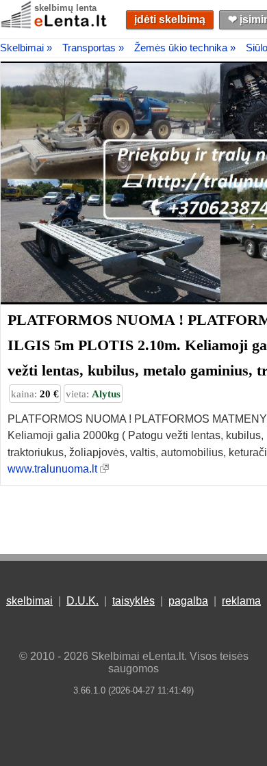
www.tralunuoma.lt (52, 469)
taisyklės (133, 601)
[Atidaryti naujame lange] (104, 469)
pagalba (188, 601)
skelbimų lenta (65, 8)
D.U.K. (82, 601)
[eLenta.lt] (55, 25)
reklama (241, 601)
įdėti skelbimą (169, 19)
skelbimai (29, 601)
